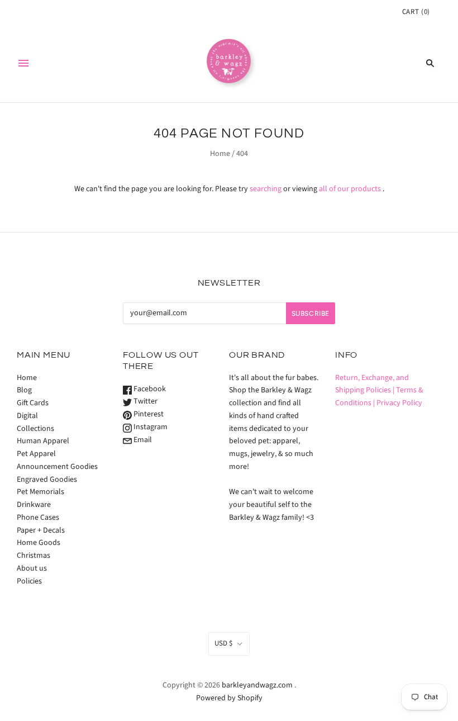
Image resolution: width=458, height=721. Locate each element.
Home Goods (38, 542)
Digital (27, 415)
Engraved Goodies (47, 479)
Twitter (145, 401)
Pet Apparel (36, 453)
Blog (24, 390)
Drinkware (34, 504)
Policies (29, 581)
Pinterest (148, 414)
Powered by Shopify (229, 698)
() (416, 12)
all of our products (350, 189)
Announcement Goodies (57, 466)
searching (266, 189)
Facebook (149, 389)
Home (220, 153)
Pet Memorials (40, 491)
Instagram (150, 427)
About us (32, 568)
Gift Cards (33, 403)
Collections (35, 428)
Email (142, 439)
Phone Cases (38, 517)
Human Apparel (43, 441)
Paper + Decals (41, 530)
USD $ (223, 643)
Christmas (33, 555)
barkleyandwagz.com (257, 685)
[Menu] (23, 63)
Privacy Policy (399, 403)
